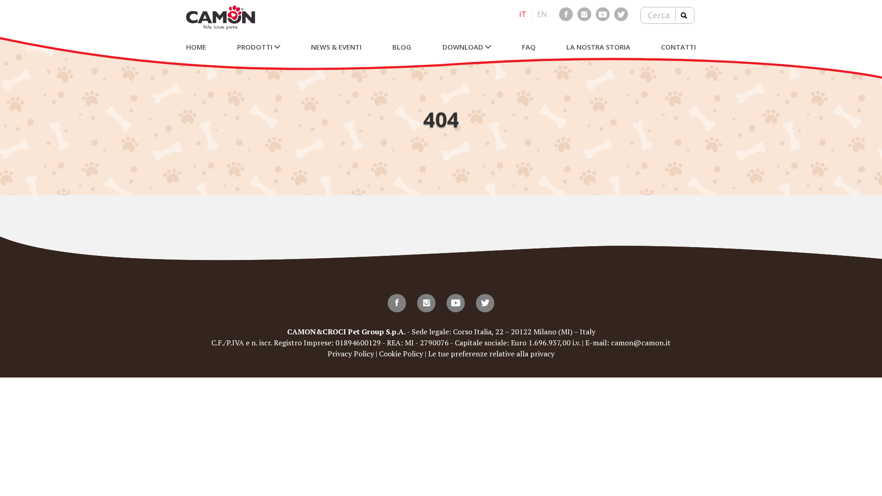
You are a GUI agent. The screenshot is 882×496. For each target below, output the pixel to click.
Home (196, 46)
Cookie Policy (401, 354)
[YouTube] (603, 14)
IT (522, 14)
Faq (529, 46)
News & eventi (336, 46)
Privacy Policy (351, 354)
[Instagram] (584, 14)
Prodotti (255, 46)
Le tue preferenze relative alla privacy (491, 354)
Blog (401, 46)
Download (463, 46)
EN (542, 14)
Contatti (678, 46)
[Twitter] (621, 14)
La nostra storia (598, 46)
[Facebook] (566, 14)
